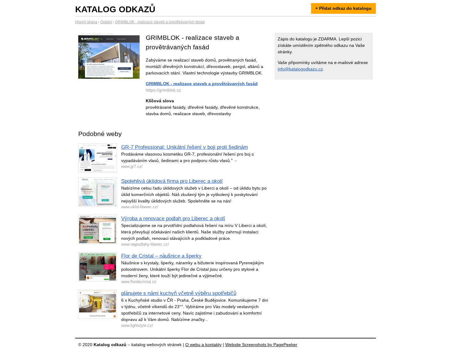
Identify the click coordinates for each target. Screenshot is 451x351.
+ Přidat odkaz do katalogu (343, 8)
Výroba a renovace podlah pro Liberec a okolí (173, 218)
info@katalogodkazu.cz (300, 68)
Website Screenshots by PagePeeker (261, 344)
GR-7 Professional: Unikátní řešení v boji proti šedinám (184, 147)
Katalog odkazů (115, 9)
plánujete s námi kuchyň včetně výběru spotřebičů (178, 293)
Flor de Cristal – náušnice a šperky (161, 256)
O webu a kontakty (203, 344)
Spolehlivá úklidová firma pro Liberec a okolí (172, 181)
